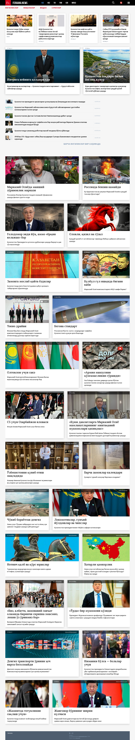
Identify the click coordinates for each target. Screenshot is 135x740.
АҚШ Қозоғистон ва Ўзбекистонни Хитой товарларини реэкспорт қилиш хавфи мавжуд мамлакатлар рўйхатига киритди (51, 34)
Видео (43, 8)
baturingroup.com (83, 736)
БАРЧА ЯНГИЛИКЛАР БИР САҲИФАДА (82, 143)
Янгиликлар (11, 8)
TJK (55, 3)
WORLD (74, 3)
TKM (60, 3)
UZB (67, 3)
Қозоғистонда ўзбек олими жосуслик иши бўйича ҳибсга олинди (18, 31)
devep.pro (78, 738)
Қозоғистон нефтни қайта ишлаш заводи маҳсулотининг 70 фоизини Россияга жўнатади (83, 32)
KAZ (43, 3)
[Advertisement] (117, 127)
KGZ (49, 3)
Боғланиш (10, 733)
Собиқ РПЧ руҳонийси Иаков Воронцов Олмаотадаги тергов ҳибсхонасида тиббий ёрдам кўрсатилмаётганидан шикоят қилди (115, 34)
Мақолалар (29, 8)
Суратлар (56, 8)
